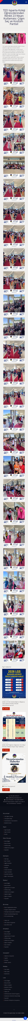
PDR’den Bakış (7, 889)
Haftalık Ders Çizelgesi (9, 847)
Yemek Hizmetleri (8, 869)
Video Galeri (7, 971)
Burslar (5, 834)
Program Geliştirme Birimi (10, 909)
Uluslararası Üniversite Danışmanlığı (12, 996)
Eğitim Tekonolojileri (8, 876)
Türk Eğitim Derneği (8, 816)
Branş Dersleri (7, 843)
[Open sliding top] (1, 1)
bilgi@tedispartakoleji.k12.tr (15, 798)
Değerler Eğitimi (7, 894)
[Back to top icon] (14, 1009)
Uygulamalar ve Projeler (9, 887)
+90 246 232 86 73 (14, 796)
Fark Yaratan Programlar (9, 922)
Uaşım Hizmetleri (8, 872)
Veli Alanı (6, 960)
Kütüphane (6, 865)
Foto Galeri (6, 969)
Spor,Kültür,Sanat (8, 924)
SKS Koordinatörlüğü (8, 916)
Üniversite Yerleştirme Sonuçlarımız (12, 1000)
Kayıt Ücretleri (7, 832)
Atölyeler (6, 867)
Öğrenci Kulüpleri (8, 896)
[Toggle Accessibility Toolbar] (25, 1018)
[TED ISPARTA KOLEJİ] (14, 2)
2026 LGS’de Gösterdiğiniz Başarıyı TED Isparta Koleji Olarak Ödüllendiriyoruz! (13, 703)
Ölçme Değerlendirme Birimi (10, 907)
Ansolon (14, 1020)
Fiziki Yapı (6, 859)
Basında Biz (6, 973)
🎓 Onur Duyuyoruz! (8, 786)
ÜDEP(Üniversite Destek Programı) (12, 993)
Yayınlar (6, 958)
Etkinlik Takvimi (7, 962)
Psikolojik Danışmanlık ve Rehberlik (12, 911)
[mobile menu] (26, 2)
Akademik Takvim (8, 987)
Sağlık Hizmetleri (7, 863)
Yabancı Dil (6, 920)
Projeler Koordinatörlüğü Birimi (11, 914)
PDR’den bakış (7, 845)
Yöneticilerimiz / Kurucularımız (10, 820)
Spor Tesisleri (7, 861)
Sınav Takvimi (7, 944)
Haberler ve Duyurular (9, 956)
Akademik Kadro (7, 823)
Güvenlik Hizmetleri (8, 874)
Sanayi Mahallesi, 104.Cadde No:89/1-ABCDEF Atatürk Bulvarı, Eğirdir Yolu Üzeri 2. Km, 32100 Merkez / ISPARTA (14, 801)
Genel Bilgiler (7, 841)
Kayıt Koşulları (7, 830)
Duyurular (6, 850)
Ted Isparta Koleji (8, 818)
